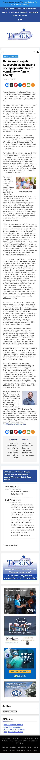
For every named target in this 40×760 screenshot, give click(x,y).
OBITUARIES (32, 9)
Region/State (21, 750)
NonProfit (12, 750)
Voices (35, 750)
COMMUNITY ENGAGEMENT (29, 12)
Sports (29, 750)
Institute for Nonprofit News (13, 725)
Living (36, 747)
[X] (11, 85)
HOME (6, 9)
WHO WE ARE (15, 12)
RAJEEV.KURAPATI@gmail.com (14, 424)
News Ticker (14, 56)
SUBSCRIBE (17, 15)
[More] (33, 85)
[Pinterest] (16, 85)
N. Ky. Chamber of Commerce (14, 729)
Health (6, 56)
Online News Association (12, 727)
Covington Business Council (13, 732)
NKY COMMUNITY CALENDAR (18, 9)
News (5, 750)
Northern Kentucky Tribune (10, 738)
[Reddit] (24, 85)
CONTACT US (6, 12)
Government (22, 747)
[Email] (28, 85)
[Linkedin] (20, 85)
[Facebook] (7, 85)
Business (5, 747)
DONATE (24, 15)
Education (13, 747)
